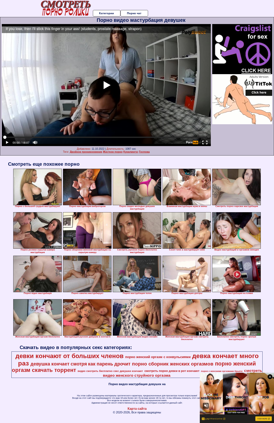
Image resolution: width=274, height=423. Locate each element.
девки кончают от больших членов (69, 355)
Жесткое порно (113, 151)
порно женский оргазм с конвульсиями (158, 357)
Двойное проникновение (86, 151)
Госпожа (144, 151)
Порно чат (134, 13)
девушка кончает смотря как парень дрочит (80, 363)
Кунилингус (130, 151)
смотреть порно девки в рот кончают (171, 371)
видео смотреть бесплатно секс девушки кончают (110, 371)
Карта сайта (137, 408)
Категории (106, 13)
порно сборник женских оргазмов (172, 363)
